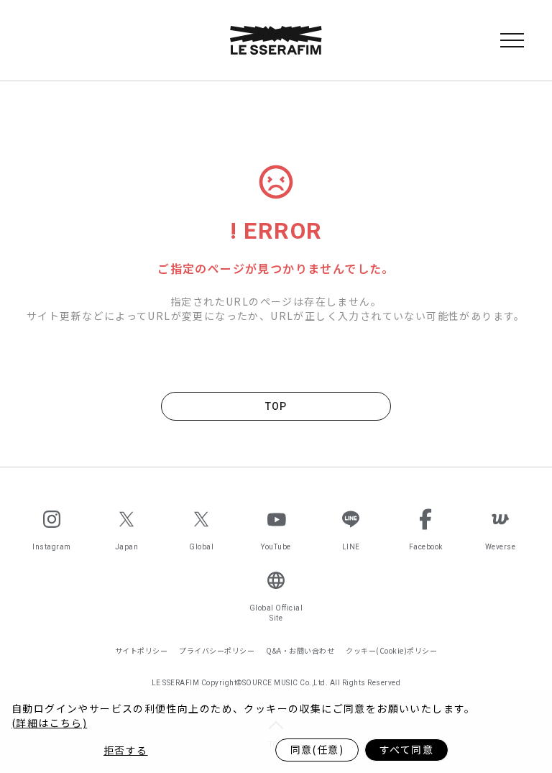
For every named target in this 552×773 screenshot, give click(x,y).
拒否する (126, 750)
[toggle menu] (512, 40)
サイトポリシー (141, 650)
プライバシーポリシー (216, 650)
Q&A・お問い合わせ (300, 650)
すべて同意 (406, 749)
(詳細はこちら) (49, 722)
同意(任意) (317, 749)
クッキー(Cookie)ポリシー (391, 650)
